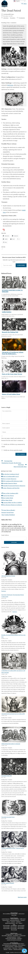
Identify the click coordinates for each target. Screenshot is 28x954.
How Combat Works (7, 498)
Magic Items (14, 947)
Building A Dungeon (18, 946)
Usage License (21, 913)
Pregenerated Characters (14, 920)
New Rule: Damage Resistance (7, 883)
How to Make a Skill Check (7, 935)
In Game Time (22, 935)
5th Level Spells (21, 926)
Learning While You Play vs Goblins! (12, 502)
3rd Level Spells (6, 926)
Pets (17, 923)
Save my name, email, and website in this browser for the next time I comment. (13, 439)
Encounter (12, 18)
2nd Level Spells (21, 925)
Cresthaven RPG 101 (9, 934)
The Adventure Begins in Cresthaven (12, 505)
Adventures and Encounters (18, 949)
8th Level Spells (21, 928)
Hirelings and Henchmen (10, 923)
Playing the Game (14, 933)
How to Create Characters (9, 479)
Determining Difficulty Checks (18, 943)
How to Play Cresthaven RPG (10, 493)
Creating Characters (14, 917)
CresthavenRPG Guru (8, 14)
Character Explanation (15, 918)
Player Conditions (21, 945)
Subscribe (21, 265)
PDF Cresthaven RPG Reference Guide (12, 481)
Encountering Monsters (11, 937)
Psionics (20, 923)
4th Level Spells (14, 926)
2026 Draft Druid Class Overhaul (8, 576)
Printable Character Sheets (10, 483)
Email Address (5, 535)
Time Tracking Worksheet (8, 515)
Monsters (5, 949)
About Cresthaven (14, 912)
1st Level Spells (14, 925)
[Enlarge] (24, 94)
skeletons (10, 85)
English (18, 1)
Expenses (10, 949)
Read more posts (22, 897)
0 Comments (22, 18)
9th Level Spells (14, 929)
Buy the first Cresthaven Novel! (10, 474)
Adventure (5, 18)
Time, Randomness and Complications (9, 945)
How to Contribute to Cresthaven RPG (10, 913)
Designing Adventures (9, 946)
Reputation (19, 938)
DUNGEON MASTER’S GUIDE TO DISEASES (10, 743)
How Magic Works (7, 500)
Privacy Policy (14, 915)
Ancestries (23, 920)
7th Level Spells (14, 928)
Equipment (18, 921)
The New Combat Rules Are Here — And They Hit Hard (12, 848)
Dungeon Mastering (14, 942)
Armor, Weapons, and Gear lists (11, 488)
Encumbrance (15, 935)
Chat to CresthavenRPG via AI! (11, 476)
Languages (13, 921)
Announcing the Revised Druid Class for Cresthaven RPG (13, 713)
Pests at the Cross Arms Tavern (8, 817)
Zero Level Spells (6, 925)
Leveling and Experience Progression (14, 939)
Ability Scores (22, 918)
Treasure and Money (7, 947)
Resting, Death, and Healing (11, 938)
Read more (3, 591)
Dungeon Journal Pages (7, 512)
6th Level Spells (6, 928)
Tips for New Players (8, 495)
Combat (18, 937)
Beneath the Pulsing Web (6, 775)
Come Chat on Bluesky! (9, 510)
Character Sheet (5, 920)
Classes (8, 921)
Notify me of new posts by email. (13, 450)
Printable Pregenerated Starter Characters (14, 485)
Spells (14, 924)
